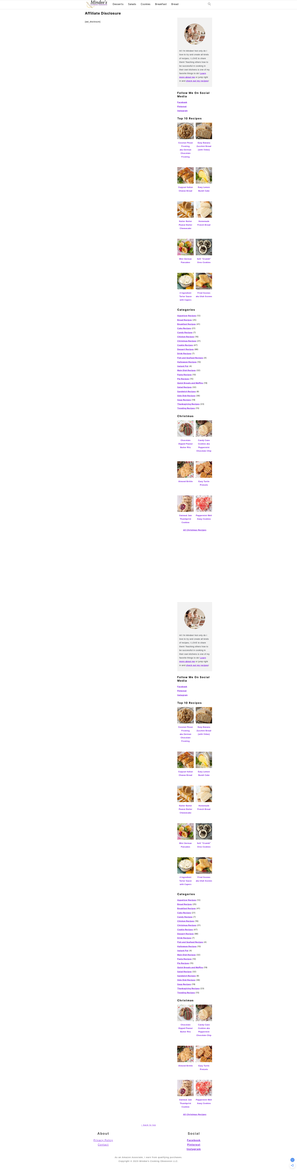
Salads (132, 4)
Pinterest (182, 106)
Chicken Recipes (185, 337)
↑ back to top (148, 1125)
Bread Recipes (184, 320)
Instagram (182, 111)
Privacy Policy (103, 1140)
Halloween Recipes (187, 362)
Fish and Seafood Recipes (190, 358)
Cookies (145, 4)
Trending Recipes (186, 408)
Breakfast (161, 4)
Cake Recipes (184, 328)
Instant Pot (182, 366)
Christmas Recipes (186, 341)
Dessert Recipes (185, 349)
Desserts (118, 4)
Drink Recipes (184, 353)
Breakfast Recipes (186, 324)
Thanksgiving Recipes (188, 404)
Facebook (182, 102)
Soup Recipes (184, 400)
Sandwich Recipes (186, 391)
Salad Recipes (184, 387)
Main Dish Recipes (186, 370)
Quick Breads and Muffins (190, 383)
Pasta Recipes (184, 375)
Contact (103, 1144)
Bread (175, 4)
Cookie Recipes (185, 345)
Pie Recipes (183, 379)
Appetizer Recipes (186, 316)
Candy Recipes (184, 332)
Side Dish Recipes (186, 396)
